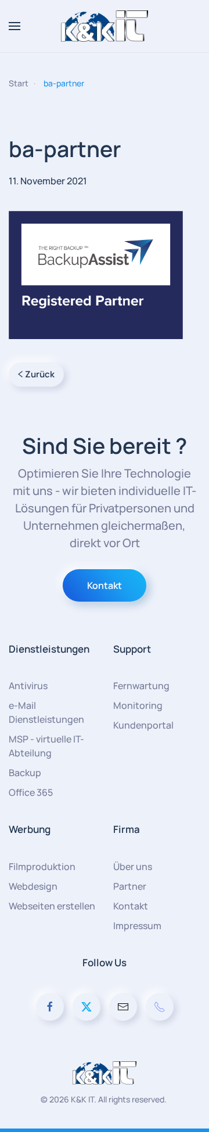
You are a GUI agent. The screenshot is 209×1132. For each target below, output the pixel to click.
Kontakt (104, 585)
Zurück (40, 374)
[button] (14, 26)
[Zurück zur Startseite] (104, 26)
